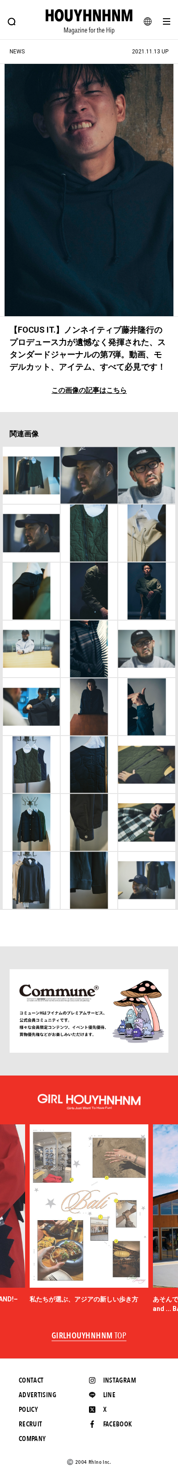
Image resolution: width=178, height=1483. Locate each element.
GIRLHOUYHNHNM (89, 1336)
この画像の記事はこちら (89, 390)
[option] (89, 1214)
